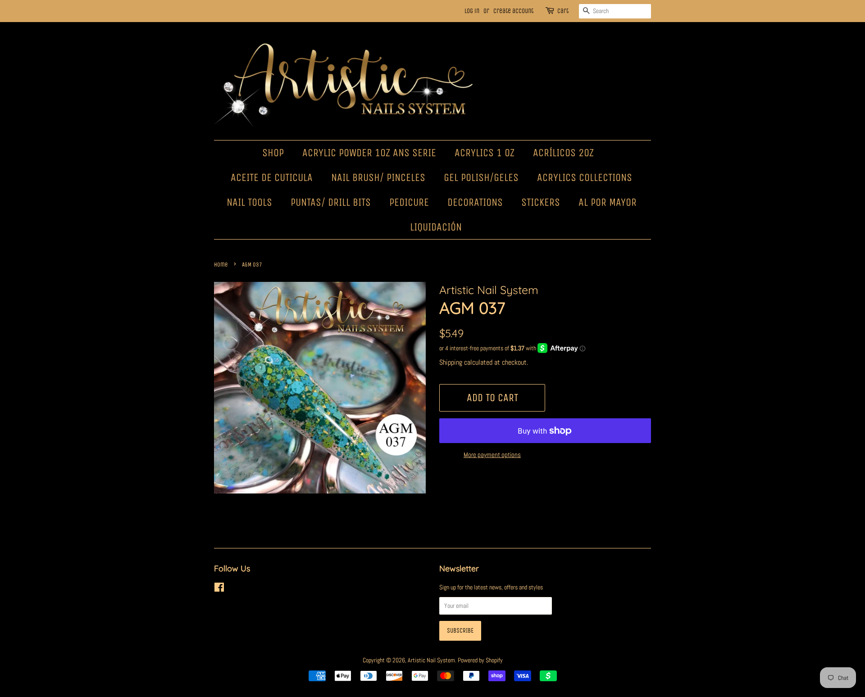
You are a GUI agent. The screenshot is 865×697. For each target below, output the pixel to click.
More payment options (492, 454)
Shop (273, 152)
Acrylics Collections (584, 177)
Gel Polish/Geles (481, 177)
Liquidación (436, 227)
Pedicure (409, 202)
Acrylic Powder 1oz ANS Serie (369, 152)
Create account (513, 11)
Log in (471, 11)
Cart (563, 11)
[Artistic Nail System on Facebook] (219, 589)
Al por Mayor (607, 202)
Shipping (450, 362)
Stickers (540, 202)
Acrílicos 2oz (563, 152)
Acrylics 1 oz (484, 152)
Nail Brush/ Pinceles (378, 177)
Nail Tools (249, 202)
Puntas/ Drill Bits (331, 202)
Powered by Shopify (480, 660)
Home (221, 264)
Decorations (475, 202)
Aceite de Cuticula (272, 177)
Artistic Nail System (431, 660)
